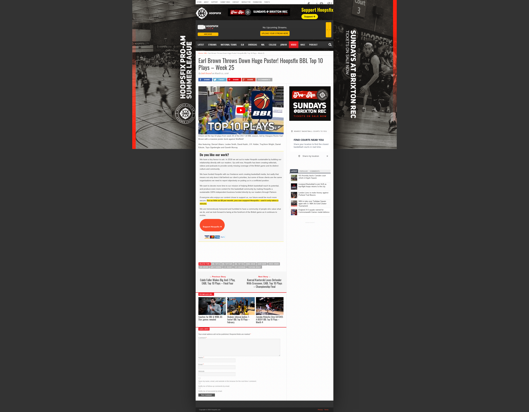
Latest (201, 44)
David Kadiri (262, 264)
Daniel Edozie (250, 264)
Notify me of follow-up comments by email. (214, 386)
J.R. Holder (228, 267)
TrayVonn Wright (254, 267)
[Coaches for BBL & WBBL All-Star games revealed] (212, 314)
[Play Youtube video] (241, 110)
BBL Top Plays (227, 264)
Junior (283, 44)
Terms (326, 409)
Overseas (252, 44)
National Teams (229, 44)
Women (201, 51)
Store (199, 2)
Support (214, 2)
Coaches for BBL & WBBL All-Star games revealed (210, 318)
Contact (236, 2)
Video (293, 44)
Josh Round (206, 73)
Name (201, 358)
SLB (242, 44)
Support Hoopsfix (211, 227)
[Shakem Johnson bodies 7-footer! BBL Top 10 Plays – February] (241, 314)
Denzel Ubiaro (274, 264)
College (272, 44)
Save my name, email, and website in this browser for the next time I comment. (227, 381)
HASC (302, 44)
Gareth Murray (216, 267)
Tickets (267, 2)
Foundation (257, 2)
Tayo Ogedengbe (240, 267)
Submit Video (225, 2)
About (206, 2)
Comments (315, 171)
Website (201, 371)
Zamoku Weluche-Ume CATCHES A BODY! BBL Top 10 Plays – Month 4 (269, 319)
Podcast (313, 44)
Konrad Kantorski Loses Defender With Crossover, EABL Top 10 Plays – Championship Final (264, 283)
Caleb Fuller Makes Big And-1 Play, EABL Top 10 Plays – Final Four (217, 281)
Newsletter (246, 2)
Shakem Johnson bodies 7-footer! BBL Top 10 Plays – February (238, 319)
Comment (202, 338)
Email (201, 364)
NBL (263, 44)
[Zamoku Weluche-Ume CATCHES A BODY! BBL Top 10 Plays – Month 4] (270, 314)
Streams (212, 44)
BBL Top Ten (239, 264)
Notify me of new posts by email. (210, 391)
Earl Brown (203, 267)
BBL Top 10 (216, 264)
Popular (303, 171)
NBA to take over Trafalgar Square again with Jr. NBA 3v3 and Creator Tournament (312, 203)
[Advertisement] (248, 252)
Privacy (320, 409)
